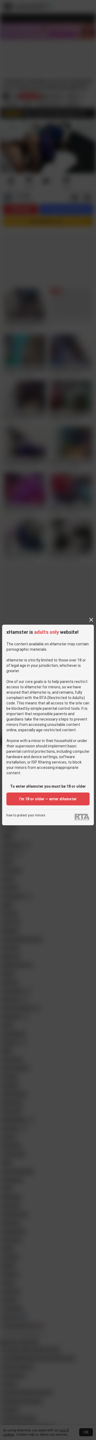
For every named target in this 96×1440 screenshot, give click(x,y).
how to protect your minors (25, 815)
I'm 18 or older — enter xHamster (48, 799)
